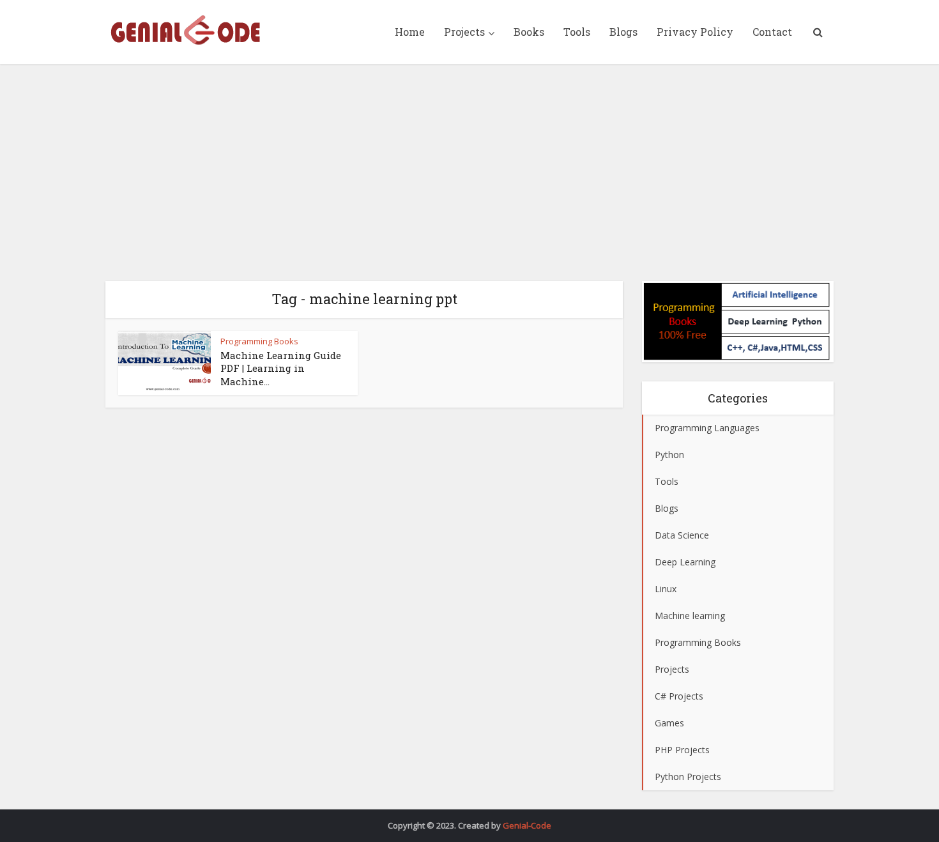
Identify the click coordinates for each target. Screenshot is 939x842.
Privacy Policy (695, 31)
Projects (464, 31)
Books (529, 31)
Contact (772, 31)
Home (410, 31)
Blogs (623, 31)
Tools (576, 31)
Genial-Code (527, 825)
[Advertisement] (469, 172)
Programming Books (259, 341)
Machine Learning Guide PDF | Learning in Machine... (280, 368)
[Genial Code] (185, 30)
